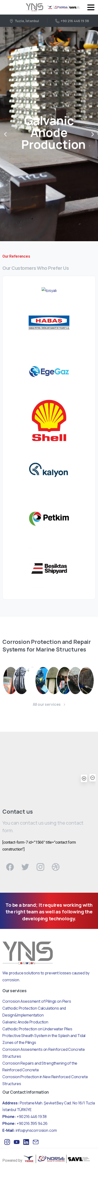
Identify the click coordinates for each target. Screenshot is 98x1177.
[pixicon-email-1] (35, 1142)
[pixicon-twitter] (25, 866)
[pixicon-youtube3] (16, 1142)
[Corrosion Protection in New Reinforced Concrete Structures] (86, 680)
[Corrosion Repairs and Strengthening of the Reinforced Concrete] (75, 680)
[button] (5, 134)
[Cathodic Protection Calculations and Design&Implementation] (21, 680)
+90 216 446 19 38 (75, 21)
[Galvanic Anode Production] (32, 680)
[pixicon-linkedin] (26, 1142)
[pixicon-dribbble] (55, 866)
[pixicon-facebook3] (10, 866)
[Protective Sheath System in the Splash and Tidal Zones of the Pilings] (53, 680)
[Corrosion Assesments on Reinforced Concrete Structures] (10, 680)
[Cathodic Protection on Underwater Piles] (43, 680)
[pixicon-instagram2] (40, 866)
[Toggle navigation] (91, 7)
